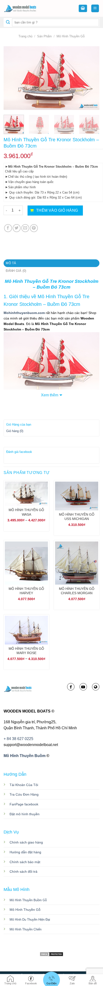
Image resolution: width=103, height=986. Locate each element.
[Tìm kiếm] (8, 22)
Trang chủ (25, 36)
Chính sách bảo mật (25, 862)
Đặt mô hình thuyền (25, 814)
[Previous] (11, 78)
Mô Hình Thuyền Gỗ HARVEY (26, 591)
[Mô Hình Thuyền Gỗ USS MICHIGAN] (76, 496)
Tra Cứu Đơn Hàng (24, 794)
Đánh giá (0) (16, 271)
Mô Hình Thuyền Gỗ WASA (26, 512)
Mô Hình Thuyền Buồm (25, 756)
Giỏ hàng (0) (14, 431)
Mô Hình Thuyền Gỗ (71, 36)
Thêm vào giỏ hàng (57, 210)
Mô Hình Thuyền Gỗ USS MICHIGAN (76, 517)
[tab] (51, 263)
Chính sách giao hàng (26, 842)
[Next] (91, 78)
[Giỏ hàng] (83, 8)
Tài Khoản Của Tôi (24, 785)
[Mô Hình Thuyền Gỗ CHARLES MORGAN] (76, 563)
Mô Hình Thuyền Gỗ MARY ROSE (26, 651)
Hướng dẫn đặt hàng (25, 852)
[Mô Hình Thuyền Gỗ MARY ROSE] (26, 630)
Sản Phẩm (44, 36)
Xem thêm (49, 395)
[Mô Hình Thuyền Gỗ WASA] (26, 494)
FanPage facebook (24, 804)
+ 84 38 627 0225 (18, 739)
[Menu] (95, 8)
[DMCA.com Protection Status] (51, 954)
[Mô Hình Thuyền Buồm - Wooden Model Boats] (28, 8)
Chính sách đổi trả (23, 871)
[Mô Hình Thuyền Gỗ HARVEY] (26, 563)
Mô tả (11, 263)
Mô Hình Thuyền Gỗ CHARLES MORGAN (76, 591)
